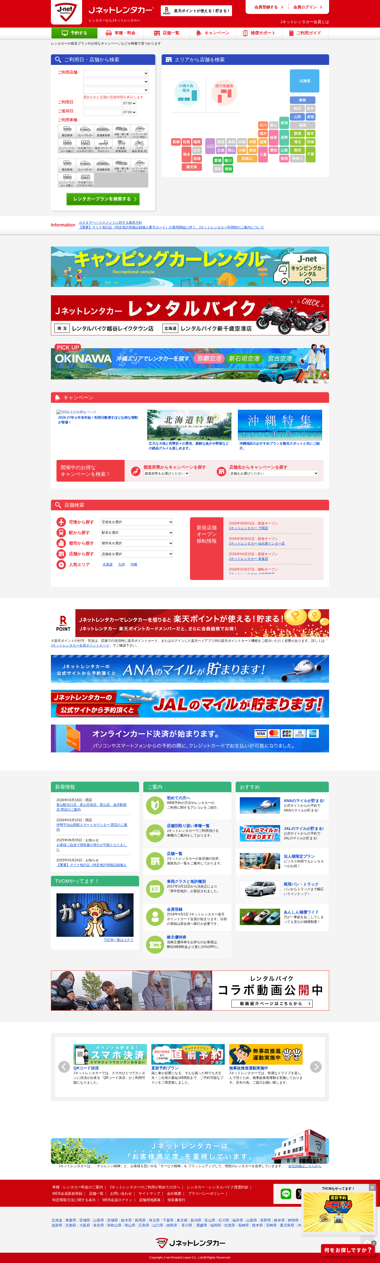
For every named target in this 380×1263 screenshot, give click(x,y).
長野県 (265, 1220)
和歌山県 (114, 1225)
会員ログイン (305, 7)
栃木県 (126, 1220)
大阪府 (84, 1225)
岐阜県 (279, 1220)
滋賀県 (56, 1225)
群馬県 (140, 1220)
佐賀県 (229, 1225)
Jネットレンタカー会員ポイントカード (80, 645)
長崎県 (243, 1225)
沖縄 (133, 564)
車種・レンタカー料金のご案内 (77, 1187)
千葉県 (168, 1220)
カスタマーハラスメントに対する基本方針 (110, 223)
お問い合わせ (121, 1193)
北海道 (108, 564)
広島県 (144, 1225)
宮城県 (84, 1220)
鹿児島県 (287, 1225)
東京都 (182, 1220)
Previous (64, 1067)
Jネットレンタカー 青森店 (248, 559)
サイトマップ (149, 1193)
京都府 (70, 1225)
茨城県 (112, 1220)
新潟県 (196, 1220)
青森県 (70, 1220)
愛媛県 (201, 1225)
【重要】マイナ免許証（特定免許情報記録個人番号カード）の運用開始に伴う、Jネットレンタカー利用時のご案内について (171, 227)
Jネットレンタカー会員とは (304, 21)
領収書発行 (176, 1200)
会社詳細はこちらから (305, 1166)
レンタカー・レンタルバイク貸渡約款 (217, 1187)
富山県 (209, 1220)
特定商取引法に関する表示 (74, 1200)
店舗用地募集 (150, 1200)
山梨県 (251, 1220)
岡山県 (130, 1225)
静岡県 (293, 1220)
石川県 (223, 1220)
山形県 (98, 1220)
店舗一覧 (96, 1193)
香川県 (186, 1225)
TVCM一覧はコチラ (119, 940)
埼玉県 (154, 1220)
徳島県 (171, 1225)
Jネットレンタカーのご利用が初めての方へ (145, 1187)
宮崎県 (271, 1225)
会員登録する (266, 7)
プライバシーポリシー (206, 1193)
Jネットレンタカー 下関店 (248, 528)
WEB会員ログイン (117, 1200)
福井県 (237, 1220)
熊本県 (257, 1225)
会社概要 (174, 1193)
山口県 (157, 1225)
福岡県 (215, 1225)
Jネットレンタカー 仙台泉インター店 (257, 543)
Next (316, 1067)
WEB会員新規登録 (67, 1193)
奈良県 (98, 1225)
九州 (121, 564)
